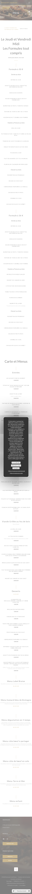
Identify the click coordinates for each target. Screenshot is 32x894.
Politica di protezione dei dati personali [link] (16, 471)
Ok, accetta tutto (16, 462)
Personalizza (16, 468)
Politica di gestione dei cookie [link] (16, 473)
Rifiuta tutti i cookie (16, 465)
